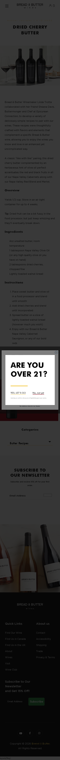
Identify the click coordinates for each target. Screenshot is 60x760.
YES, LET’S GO (18, 392)
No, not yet (38, 392)
